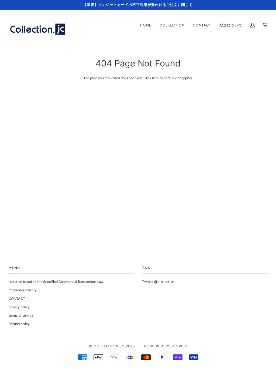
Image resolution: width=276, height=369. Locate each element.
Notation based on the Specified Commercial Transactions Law (56, 282)
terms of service (21, 315)
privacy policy (19, 307)
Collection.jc (109, 346)
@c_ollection (164, 282)
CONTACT (17, 299)
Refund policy (19, 324)
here (155, 78)
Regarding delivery (23, 290)
